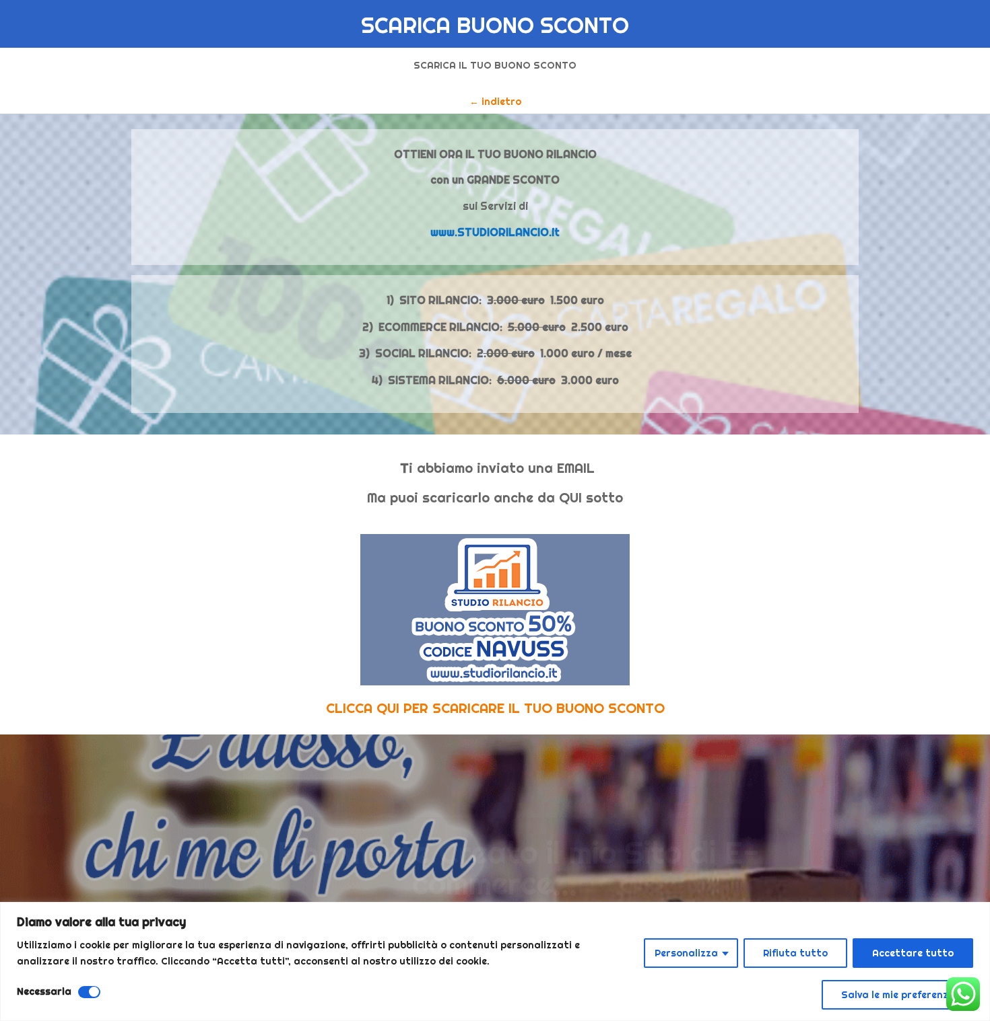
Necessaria (44, 991)
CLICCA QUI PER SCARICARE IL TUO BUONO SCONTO (495, 707)
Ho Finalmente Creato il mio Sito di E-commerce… (495, 844)
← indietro (495, 102)
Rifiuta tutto (795, 953)
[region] (495, 961)
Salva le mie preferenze (897, 995)
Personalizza (686, 953)
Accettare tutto (913, 953)
